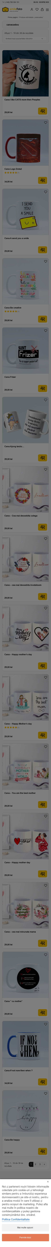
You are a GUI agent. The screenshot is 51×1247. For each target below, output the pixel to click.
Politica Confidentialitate (16, 1219)
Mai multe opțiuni (25, 1227)
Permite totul (25, 1237)
